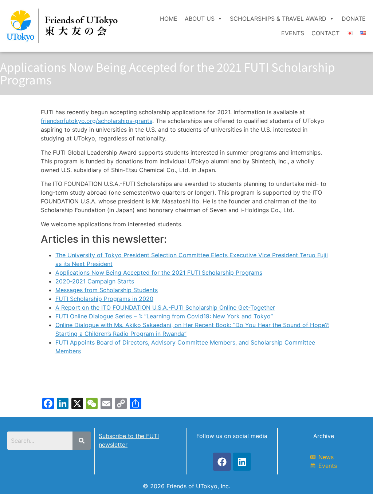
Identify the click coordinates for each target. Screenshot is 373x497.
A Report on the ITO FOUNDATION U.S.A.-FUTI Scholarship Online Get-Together (165, 307)
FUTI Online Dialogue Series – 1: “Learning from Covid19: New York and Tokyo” (164, 316)
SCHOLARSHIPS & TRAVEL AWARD (278, 18)
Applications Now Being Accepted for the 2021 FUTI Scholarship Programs (158, 272)
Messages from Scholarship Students (106, 290)
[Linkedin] (242, 462)
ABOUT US (200, 18)
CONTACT (325, 33)
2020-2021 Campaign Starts (94, 281)
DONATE (354, 18)
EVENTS (292, 33)
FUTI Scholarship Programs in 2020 (104, 298)
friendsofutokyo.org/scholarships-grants (96, 120)
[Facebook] (222, 462)
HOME (168, 18)
